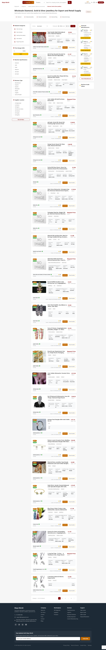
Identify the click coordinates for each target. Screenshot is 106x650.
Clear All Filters (21, 119)
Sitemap (90, 645)
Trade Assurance (71, 610)
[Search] (70, 2)
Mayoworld (16, 6)
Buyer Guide (83, 612)
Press (42, 616)
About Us (43, 610)
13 (71, 598)
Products (56, 614)
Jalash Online (36, 344)
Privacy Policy (66, 645)
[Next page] (74, 598)
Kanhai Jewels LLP (37, 432)
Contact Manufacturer (85, 38)
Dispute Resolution (84, 616)
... (68, 598)
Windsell (35, 182)
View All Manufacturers (86, 78)
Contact (42, 619)
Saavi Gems (35, 297)
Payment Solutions (71, 614)
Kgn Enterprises (36, 115)
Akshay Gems (36, 389)
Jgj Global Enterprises (37, 68)
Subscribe (85, 638)
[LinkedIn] (22, 624)
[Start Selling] (96, 2)
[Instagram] (26, 624)
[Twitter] (19, 624)
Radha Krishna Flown (37, 590)
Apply (21, 54)
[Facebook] (15, 624)
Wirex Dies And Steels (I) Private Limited (41, 274)
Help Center (83, 610)
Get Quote (101, 2)
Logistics (69, 612)
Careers (42, 614)
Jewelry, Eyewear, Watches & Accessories (36, 6)
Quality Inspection (71, 616)
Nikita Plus (35, 205)
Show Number (72, 47)
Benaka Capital (36, 546)
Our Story (43, 612)
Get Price (65, 47)
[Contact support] (92, 2)
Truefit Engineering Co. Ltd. (39, 569)
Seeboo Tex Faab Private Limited (40, 46)
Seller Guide (83, 614)
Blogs (42, 621)
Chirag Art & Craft (37, 136)
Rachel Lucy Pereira (37, 251)
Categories (23, 6)
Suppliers (56, 612)
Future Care (35, 524)
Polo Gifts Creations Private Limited (40, 91)
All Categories (57, 610)
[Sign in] (94, 2)
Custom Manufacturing (72, 619)
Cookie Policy (83, 645)
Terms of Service (75, 645)
